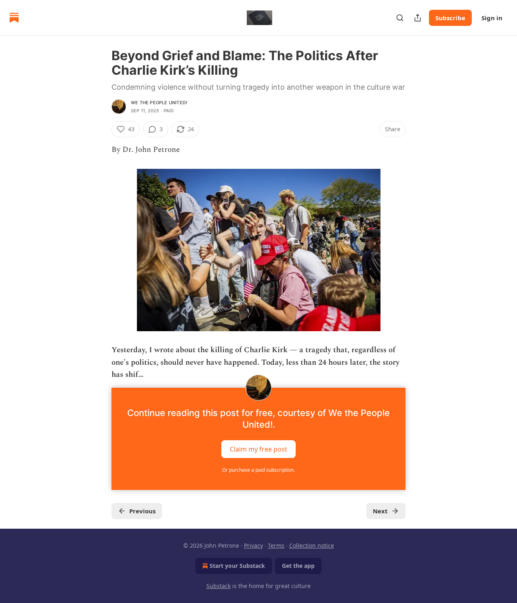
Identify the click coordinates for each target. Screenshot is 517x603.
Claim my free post (258, 448)
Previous (142, 511)
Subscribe (450, 18)
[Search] (400, 18)
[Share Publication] (418, 18)
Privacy (253, 545)
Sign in (491, 18)
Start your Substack (237, 565)
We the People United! (159, 102)
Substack (218, 586)
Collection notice (311, 545)
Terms (276, 545)
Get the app (298, 565)
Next (380, 511)
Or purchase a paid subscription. (258, 469)
